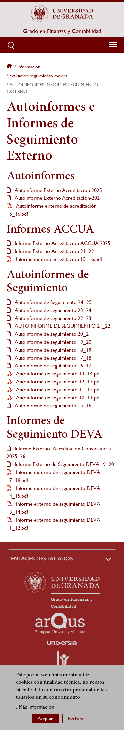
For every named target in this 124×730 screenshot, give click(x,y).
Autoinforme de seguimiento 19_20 (52, 342)
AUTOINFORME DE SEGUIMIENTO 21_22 (61, 326)
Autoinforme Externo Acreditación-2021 (57, 198)
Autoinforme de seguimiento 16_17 (52, 366)
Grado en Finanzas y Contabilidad (62, 31)
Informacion (28, 66)
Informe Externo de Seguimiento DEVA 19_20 (63, 464)
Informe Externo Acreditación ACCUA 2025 (61, 243)
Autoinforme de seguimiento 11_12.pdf (58, 389)
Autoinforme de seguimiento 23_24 (52, 310)
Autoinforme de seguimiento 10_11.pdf (58, 397)
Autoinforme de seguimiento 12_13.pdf (58, 381)
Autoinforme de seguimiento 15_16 (52, 405)
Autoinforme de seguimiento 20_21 (52, 334)
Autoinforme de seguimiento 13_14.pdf (58, 373)
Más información (36, 707)
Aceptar (45, 718)
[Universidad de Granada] (62, 13)
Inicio (10, 67)
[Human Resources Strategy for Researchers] (62, 661)
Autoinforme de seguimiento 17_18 (52, 358)
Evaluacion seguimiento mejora (38, 75)
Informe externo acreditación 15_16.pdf (58, 259)
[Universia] (62, 643)
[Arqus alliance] (60, 623)
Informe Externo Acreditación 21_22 (53, 251)
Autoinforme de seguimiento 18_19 (52, 350)
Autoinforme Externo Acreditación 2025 (57, 190)
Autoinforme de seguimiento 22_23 (52, 318)
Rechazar (76, 718)
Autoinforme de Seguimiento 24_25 (52, 302)
